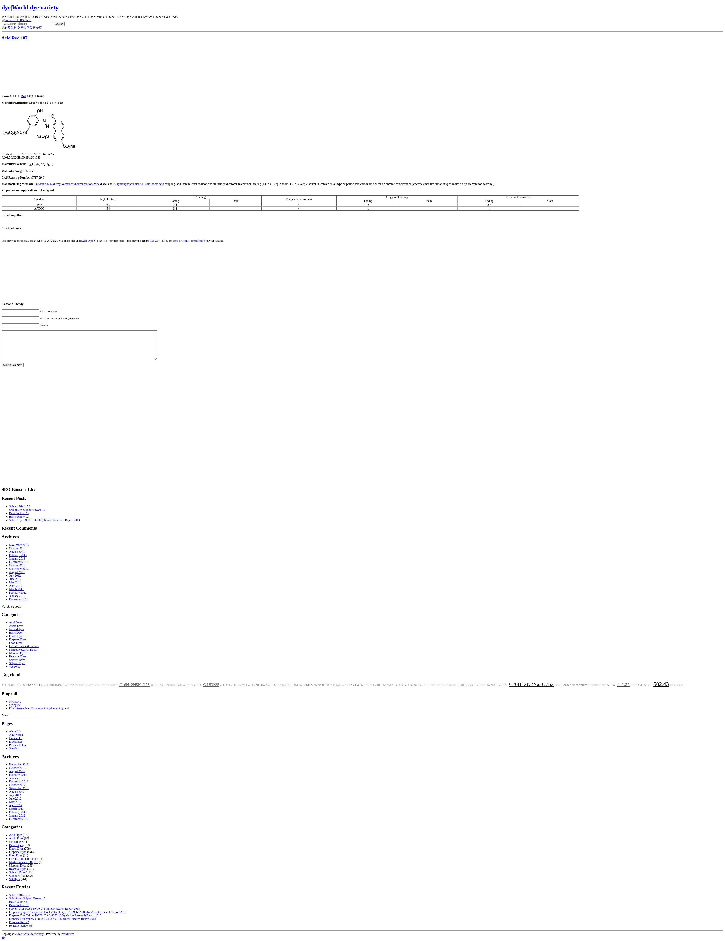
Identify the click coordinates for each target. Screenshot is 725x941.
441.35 (623, 684)
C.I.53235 (211, 684)
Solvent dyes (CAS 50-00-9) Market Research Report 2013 (44, 520)
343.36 (154, 685)
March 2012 (16, 589)
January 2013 (17, 558)
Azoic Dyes (16, 625)
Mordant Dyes (17, 653)
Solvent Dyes (17, 659)
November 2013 (19, 545)
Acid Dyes (87, 240)
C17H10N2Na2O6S (485, 685)
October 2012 (17, 565)
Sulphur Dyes (17, 663)
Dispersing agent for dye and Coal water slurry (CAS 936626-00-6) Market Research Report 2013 (67, 912)
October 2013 (17, 548)
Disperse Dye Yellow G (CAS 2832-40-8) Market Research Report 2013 (52, 918)
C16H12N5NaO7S (134, 684)
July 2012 (15, 575)
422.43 (673, 685)
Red (23, 96)
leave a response (181, 240)
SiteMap (14, 748)
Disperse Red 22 (19, 922)
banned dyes (16, 629)
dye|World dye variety (30, 7)
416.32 (409, 685)
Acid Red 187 (14, 38)
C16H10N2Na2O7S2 (597, 685)
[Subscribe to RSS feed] (16, 20)
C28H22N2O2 (285, 685)
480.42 (182, 685)
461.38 (198, 685)
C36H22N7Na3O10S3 (317, 685)
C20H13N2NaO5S (384, 685)
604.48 (680, 685)
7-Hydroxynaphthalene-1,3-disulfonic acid (138, 184)
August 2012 (17, 572)
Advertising (16, 734)
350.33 (6, 685)
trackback (198, 240)
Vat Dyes (14, 666)
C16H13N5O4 (29, 685)
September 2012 (19, 568)
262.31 (649, 685)
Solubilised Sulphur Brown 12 (27, 509)
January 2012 (17, 596)
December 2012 (18, 562)
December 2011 (18, 599)
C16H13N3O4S (465, 685)
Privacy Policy (17, 745)
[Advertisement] (25, 68)
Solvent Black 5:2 (19, 506)
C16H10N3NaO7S (167, 685)
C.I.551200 (100, 685)
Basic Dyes (16, 632)
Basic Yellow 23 (19, 513)
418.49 (336, 685)
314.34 (297, 685)
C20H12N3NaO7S (353, 685)
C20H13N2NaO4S (240, 685)
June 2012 (15, 579)
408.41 (558, 685)
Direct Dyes (16, 636)
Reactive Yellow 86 (20, 925)
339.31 (503, 685)
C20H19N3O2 (112, 685)
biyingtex (14, 705)
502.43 (661, 684)
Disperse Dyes (17, 639)
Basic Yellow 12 (19, 516)
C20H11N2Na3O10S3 (84, 685)
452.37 (633, 685)
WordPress (67, 934)
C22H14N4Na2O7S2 (264, 685)
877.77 (418, 685)
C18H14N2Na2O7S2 (61, 685)
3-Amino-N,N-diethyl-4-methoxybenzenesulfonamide (67, 184)
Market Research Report (23, 649)
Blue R (44, 685)
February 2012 (18, 592)
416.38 (400, 685)
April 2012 (15, 585)
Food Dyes (15, 642)
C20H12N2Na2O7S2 (531, 684)
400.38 (224, 685)
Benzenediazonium (574, 685)
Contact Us (15, 738)
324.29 (369, 685)
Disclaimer (15, 741)
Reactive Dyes (17, 656)
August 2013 (17, 551)
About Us (15, 731)
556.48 (611, 685)
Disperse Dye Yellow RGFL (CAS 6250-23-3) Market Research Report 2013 (55, 915)
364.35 (641, 685)
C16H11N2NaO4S (432, 685)
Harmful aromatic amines (24, 646)
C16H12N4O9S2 (448, 685)
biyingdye (15, 701)
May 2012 (15, 582)
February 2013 (18, 555)
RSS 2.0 (154, 240)
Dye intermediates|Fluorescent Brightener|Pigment (39, 708)
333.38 (190, 685)
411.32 (14, 685)
